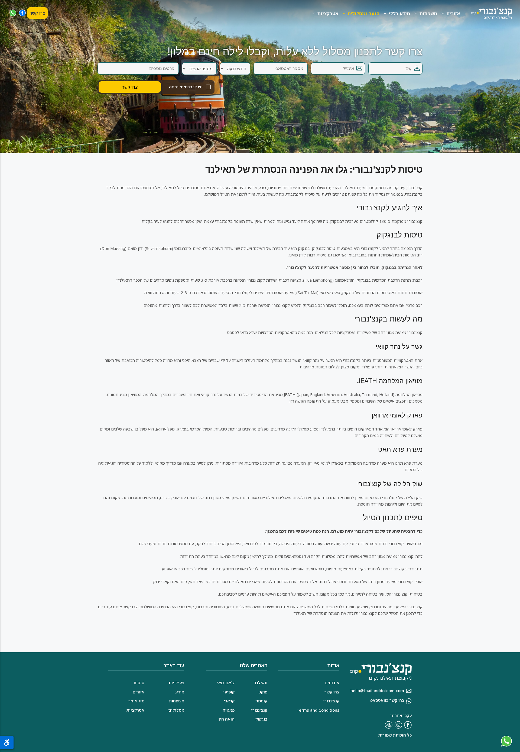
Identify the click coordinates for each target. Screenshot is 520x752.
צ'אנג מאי (226, 682)
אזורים (453, 13)
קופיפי (229, 692)
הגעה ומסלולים (363, 13)
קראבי (229, 700)
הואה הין (227, 719)
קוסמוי (261, 700)
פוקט (262, 692)
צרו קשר (37, 13)
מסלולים (176, 710)
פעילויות (176, 682)
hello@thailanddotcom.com (377, 690)
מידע (179, 692)
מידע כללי (399, 13)
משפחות (428, 13)
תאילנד (260, 682)
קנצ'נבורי (259, 710)
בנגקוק (261, 719)
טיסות (139, 682)
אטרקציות (327, 13)
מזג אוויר (136, 700)
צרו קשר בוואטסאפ (387, 700)
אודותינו (331, 682)
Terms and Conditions (318, 710)
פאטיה (229, 710)
